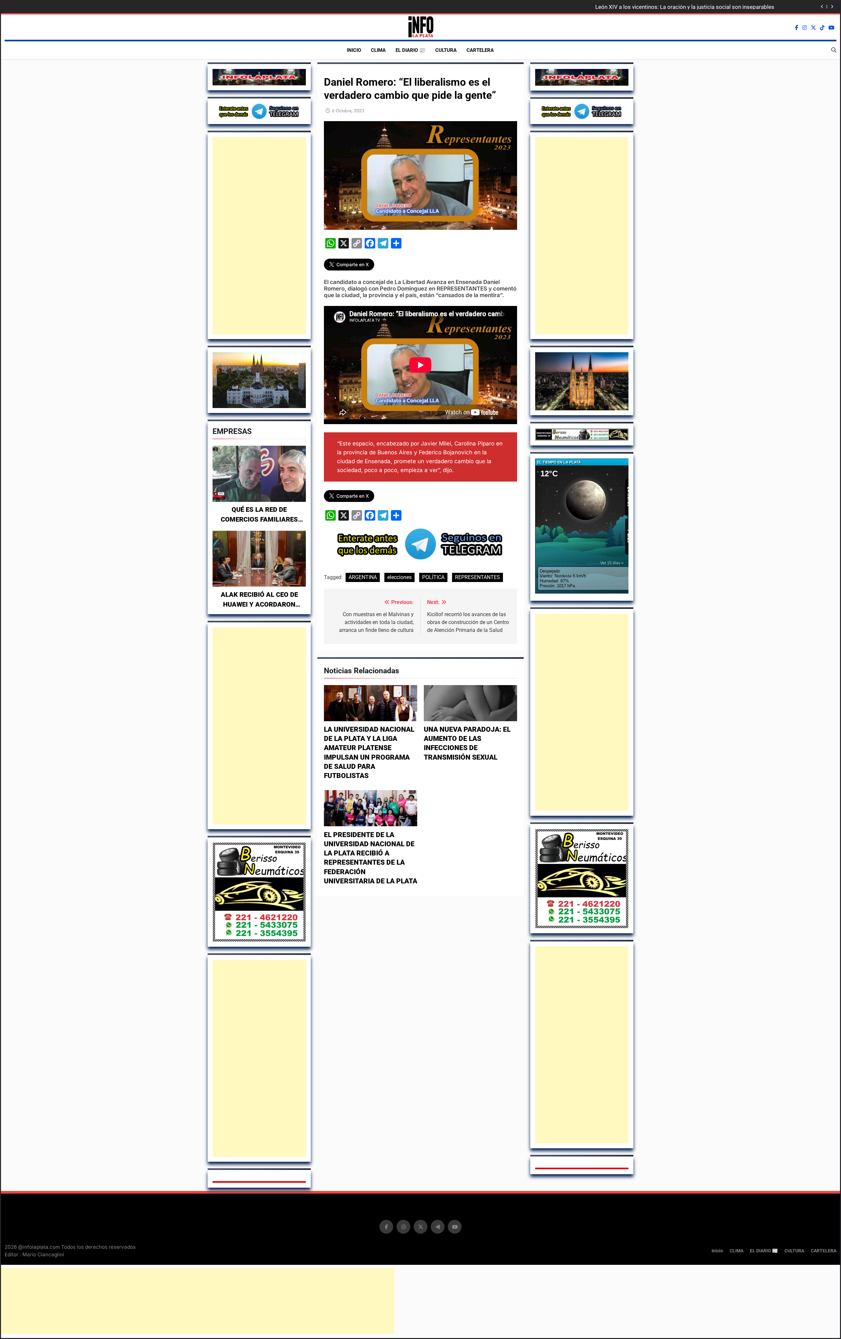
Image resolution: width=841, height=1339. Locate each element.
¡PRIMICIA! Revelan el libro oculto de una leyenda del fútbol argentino (689, 7)
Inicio (354, 50)
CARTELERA (480, 50)
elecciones (399, 577)
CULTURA (446, 50)
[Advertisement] (259, 235)
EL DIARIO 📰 (410, 50)
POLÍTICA (433, 577)
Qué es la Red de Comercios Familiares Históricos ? (259, 519)
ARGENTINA (363, 577)
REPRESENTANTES (477, 577)
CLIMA (378, 50)
